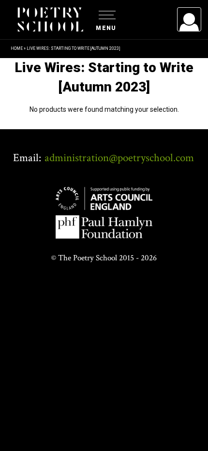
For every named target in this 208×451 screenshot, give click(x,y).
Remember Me (110, 140)
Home (17, 48)
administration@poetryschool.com (119, 157)
